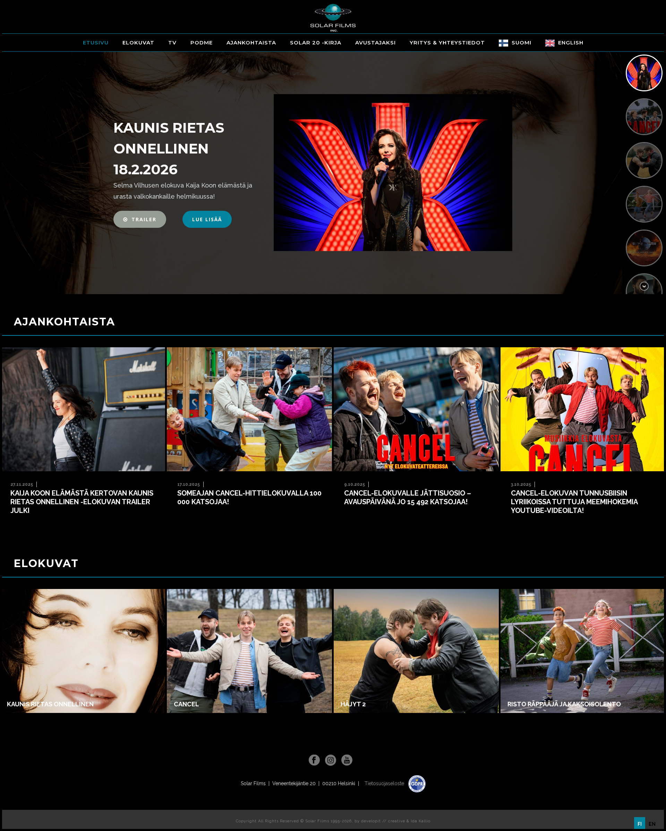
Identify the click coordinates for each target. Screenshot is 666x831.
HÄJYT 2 (353, 704)
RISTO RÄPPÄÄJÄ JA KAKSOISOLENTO (564, 704)
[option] (652, 824)
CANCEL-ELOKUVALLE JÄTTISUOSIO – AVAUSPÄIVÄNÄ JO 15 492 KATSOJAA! (407, 497)
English (570, 42)
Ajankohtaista (251, 42)
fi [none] (640, 824)
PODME (201, 42)
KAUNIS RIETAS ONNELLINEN (50, 704)
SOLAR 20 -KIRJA (315, 42)
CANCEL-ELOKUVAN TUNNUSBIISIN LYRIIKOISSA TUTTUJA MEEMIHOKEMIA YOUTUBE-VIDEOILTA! (574, 502)
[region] (333, 172)
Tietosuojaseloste (385, 783)
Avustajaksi (375, 42)
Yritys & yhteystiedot (447, 42)
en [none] (652, 824)
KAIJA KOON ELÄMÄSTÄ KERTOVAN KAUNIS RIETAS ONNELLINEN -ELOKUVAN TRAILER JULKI (81, 502)
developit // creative (383, 821)
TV (172, 42)
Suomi (521, 42)
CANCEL (186, 704)
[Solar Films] (333, 17)
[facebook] (314, 760)
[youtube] (346, 760)
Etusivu (96, 42)
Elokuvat (138, 42)
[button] (139, 219)
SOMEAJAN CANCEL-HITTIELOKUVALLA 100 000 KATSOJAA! (249, 497)
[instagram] (330, 760)
